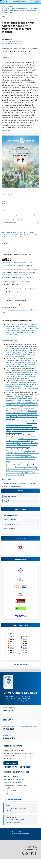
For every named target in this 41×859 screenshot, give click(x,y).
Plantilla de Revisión (9, 528)
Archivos (10, 7)
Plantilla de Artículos (10, 519)
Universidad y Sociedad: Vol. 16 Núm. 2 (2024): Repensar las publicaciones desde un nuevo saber (21, 459)
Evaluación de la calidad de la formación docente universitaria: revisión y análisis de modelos (21, 361)
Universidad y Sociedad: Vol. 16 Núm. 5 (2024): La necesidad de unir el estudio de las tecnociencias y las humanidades (22, 403)
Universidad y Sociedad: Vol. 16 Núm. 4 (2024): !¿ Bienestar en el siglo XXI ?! (22, 389)
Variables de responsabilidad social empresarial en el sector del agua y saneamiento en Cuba (22, 441)
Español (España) (10, 496)
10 (13, 479)
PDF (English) (9, 194)
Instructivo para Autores (11, 515)
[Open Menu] (2, 2)
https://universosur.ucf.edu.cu (13, 779)
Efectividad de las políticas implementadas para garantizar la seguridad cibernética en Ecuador (21, 399)
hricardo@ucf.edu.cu (13, 822)
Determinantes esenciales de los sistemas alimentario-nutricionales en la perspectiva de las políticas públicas (21, 426)
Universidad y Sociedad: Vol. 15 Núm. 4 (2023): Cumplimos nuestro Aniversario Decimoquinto (21, 365)
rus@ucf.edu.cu (14, 794)
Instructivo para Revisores (11, 524)
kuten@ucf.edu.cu (12, 811)
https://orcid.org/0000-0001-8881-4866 (12, 43)
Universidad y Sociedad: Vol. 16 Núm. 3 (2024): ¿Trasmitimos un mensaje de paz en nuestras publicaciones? (22, 431)
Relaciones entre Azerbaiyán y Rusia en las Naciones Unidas (22, 325)
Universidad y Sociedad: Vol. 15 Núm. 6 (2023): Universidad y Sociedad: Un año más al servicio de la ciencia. (22, 445)
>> (17, 479)
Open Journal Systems (20, 664)
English (6, 501)
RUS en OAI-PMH (10, 763)
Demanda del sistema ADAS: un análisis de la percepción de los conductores (21, 413)
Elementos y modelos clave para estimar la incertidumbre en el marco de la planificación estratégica (22, 385)
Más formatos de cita (9, 223)
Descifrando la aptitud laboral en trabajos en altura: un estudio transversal (21, 350)
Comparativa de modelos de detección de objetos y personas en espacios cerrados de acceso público (22, 373)
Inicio (3, 7)
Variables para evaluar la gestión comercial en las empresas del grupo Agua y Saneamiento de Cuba (22, 453)
